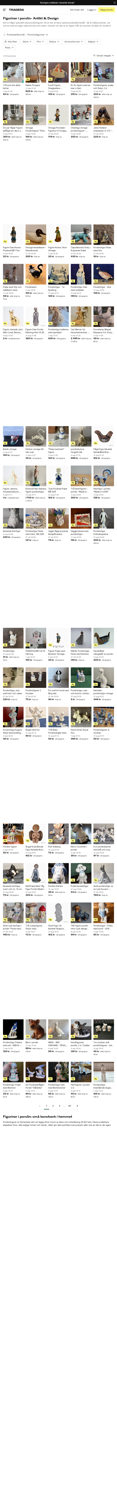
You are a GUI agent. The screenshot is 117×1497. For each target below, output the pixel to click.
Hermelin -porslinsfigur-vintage (103, 692)
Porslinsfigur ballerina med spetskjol (58, 331)
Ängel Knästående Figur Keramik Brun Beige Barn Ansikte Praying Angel (35, 848)
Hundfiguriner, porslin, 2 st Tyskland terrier (81, 1044)
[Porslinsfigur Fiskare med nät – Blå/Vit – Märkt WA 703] (13, 1029)
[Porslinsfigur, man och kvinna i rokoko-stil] (81, 677)
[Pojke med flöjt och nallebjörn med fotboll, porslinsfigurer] (13, 274)
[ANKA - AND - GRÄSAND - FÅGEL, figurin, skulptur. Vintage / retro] (58, 1029)
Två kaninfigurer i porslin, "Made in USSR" (79, 490)
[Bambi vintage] (13, 436)
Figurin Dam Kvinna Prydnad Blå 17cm (12, 249)
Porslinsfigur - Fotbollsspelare (100, 532)
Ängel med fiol (32, 730)
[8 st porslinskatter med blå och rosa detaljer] (103, 834)
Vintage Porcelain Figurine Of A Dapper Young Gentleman (58, 129)
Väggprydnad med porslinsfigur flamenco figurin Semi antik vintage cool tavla (81, 533)
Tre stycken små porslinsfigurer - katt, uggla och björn (103, 1044)
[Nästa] (76, 1106)
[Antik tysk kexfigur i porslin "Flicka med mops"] (13, 912)
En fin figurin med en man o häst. (80, 86)
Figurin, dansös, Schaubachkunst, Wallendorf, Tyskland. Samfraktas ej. (13, 490)
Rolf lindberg (54, 846)
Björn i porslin (32, 1042)
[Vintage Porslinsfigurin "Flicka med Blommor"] (36, 115)
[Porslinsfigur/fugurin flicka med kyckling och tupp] (13, 717)
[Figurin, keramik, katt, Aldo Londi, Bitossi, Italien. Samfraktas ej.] (13, 316)
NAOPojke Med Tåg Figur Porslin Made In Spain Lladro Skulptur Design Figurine (36, 888)
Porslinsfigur (9, 651)
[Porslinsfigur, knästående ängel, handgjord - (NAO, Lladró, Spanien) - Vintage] (103, 1072)
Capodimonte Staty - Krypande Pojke (81, 249)
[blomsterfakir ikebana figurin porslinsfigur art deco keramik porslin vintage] (36, 476)
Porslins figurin (10, 846)
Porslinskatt (31, 287)
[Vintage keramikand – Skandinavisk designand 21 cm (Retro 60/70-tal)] (36, 234)
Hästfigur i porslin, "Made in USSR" (102, 490)
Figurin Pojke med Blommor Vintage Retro (56, 652)
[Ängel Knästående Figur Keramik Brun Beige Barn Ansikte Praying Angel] (36, 834)
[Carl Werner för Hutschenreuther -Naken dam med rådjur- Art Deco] (81, 316)
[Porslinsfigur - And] (103, 274)
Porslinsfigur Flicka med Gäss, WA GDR (35, 532)
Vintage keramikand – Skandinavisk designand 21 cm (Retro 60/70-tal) (36, 249)
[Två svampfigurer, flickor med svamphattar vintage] (36, 912)
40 (69, 1106)
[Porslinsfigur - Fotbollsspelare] (103, 518)
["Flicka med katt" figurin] (58, 436)
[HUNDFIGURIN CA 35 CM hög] (36, 638)
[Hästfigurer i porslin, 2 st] (81, 1072)
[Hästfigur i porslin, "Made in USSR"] (103, 476)
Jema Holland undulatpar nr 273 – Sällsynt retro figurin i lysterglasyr (103, 129)
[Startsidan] (16, 9)
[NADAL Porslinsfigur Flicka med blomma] (81, 638)
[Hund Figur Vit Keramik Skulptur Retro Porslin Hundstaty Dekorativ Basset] (58, 912)
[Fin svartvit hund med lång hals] (58, 677)
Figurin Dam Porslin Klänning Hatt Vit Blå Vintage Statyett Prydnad (35, 331)
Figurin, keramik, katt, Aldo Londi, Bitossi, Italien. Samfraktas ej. (13, 331)
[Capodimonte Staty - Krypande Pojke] (81, 234)
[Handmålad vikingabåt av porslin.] (103, 638)
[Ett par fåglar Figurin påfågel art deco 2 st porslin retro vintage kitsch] (13, 115)
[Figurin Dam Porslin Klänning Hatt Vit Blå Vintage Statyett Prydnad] (36, 316)
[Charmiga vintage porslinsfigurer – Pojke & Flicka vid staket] (81, 115)
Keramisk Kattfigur (11, 531)
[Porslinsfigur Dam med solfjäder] (81, 274)
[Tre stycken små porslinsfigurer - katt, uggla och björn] (103, 1029)
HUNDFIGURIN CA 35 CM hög (35, 652)
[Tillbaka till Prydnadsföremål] (4, 35)
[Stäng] (114, 2)
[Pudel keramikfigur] (81, 873)
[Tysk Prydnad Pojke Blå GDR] (58, 476)
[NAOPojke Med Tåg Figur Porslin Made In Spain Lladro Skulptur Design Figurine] (36, 873)
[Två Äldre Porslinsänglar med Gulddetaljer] (58, 717)
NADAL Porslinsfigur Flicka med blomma (80, 652)
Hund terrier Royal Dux (79, 731)
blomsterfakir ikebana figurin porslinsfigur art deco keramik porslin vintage (36, 490)
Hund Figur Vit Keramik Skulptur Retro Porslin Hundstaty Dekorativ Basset (58, 927)
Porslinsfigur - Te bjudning (56, 288)
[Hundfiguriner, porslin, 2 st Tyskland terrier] (81, 1029)
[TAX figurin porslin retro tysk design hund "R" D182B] (81, 912)
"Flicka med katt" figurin (56, 450)
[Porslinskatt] (36, 274)
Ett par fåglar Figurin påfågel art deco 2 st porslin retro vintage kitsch (13, 129)
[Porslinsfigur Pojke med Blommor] (13, 1072)
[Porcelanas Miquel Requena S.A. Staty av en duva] (103, 316)
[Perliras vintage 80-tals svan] (36, 436)
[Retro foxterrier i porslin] (81, 834)
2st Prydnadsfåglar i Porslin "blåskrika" (35, 1086)
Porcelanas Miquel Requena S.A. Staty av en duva (102, 331)
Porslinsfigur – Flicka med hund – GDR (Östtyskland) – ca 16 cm (103, 927)
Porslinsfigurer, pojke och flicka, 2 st (103, 86)
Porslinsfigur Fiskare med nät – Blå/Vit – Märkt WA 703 (12, 1044)
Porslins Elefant (55, 886)
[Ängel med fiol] (36, 717)
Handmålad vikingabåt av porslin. (103, 652)
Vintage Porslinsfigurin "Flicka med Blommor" (36, 129)
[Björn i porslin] (36, 1029)
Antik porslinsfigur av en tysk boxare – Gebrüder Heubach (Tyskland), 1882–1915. (103, 888)
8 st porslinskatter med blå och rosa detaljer (102, 848)
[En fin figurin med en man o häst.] (81, 72)
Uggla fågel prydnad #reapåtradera (58, 532)
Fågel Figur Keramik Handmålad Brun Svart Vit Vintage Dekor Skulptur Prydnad (102, 451)
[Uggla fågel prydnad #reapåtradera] (58, 518)
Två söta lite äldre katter (11, 86)
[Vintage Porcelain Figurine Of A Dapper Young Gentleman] (58, 115)
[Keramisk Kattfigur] (13, 518)
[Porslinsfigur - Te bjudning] (58, 274)
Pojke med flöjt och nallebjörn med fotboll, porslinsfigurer (12, 288)
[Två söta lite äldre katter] (13, 72)
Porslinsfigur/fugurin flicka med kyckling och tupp (12, 731)
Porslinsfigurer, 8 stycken (101, 731)
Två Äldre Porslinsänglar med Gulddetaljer (57, 731)
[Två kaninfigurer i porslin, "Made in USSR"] (81, 476)
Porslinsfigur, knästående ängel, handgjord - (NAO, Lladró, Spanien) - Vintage (102, 1086)
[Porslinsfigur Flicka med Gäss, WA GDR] (36, 518)
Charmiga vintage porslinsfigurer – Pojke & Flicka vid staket (79, 129)
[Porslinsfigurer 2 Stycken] (36, 677)
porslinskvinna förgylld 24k (77, 450)
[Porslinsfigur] (13, 638)
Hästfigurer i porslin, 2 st (80, 1086)
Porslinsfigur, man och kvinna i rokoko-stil (80, 692)
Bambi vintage (10, 449)
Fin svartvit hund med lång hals (58, 692)
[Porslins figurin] (13, 834)
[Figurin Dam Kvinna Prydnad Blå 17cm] (13, 234)
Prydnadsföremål (16, 34)
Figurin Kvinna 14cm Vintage (57, 249)
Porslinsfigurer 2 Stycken (33, 692)
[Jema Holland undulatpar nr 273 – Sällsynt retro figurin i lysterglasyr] (103, 115)
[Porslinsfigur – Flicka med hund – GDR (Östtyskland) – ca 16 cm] (103, 912)
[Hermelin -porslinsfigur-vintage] (103, 677)
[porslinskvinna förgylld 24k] (81, 436)
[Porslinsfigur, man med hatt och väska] (13, 677)
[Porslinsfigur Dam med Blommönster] (58, 1072)
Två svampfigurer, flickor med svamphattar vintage (35, 927)
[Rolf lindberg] (58, 834)
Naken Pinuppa (33, 85)
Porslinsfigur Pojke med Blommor (12, 1086)
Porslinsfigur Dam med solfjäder (79, 288)
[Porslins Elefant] (58, 873)
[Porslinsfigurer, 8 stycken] (103, 717)
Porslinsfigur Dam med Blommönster (56, 1086)
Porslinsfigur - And (102, 287)
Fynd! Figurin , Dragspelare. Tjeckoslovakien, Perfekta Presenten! (58, 87)
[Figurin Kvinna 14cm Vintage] (58, 234)
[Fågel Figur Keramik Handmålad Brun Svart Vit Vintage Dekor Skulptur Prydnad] (103, 436)
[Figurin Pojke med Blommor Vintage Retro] (58, 638)
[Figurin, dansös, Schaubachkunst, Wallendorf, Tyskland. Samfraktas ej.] (13, 476)
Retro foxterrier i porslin (79, 848)
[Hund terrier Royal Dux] (81, 717)
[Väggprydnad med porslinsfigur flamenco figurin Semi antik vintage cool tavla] (81, 518)
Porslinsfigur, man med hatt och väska (12, 692)
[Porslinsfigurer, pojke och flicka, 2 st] (103, 72)
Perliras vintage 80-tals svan (35, 450)
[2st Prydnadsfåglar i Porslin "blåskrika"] (36, 1072)
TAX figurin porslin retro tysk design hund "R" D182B (79, 927)
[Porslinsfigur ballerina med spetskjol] (58, 316)
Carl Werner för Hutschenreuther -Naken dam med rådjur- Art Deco (79, 331)
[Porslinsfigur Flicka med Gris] (103, 234)
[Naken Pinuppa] (36, 72)
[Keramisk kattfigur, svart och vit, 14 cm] (13, 873)
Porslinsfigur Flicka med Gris (102, 249)
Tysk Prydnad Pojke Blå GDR (57, 490)
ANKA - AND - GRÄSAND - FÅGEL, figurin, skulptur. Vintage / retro (57, 1044)
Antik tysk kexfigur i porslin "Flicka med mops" (12, 927)
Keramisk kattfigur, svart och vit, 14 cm (12, 887)
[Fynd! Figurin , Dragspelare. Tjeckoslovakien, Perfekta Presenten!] (58, 72)
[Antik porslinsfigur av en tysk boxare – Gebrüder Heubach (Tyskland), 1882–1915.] (103, 873)
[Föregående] (40, 1106)
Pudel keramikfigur (79, 886)
